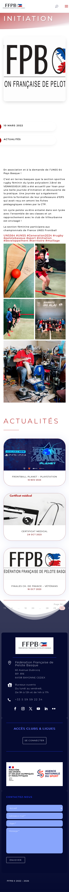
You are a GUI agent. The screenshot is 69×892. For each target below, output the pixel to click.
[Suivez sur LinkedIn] (46, 708)
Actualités (12, 139)
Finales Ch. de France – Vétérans (34, 586)
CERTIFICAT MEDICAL (35, 531)
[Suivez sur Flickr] (54, 708)
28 (47, 608)
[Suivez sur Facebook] (15, 708)
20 (33, 608)
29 (54, 608)
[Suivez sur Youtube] (38, 708)
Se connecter (34, 740)
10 (26, 608)
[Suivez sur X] (30, 708)
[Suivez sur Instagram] (23, 708)
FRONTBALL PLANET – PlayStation (34, 476)
